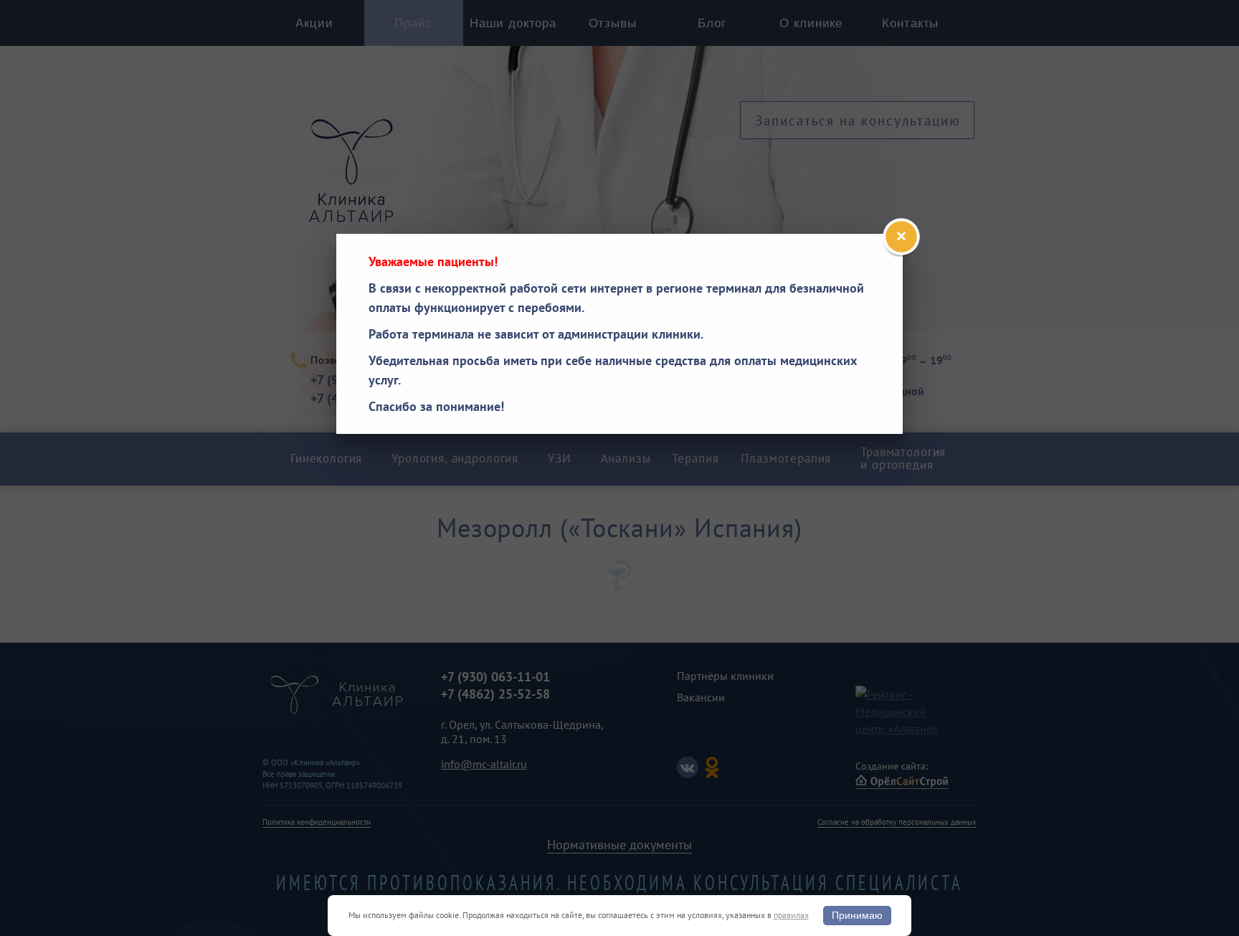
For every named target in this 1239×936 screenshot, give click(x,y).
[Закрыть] (901, 237)
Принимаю (857, 915)
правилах (791, 914)
